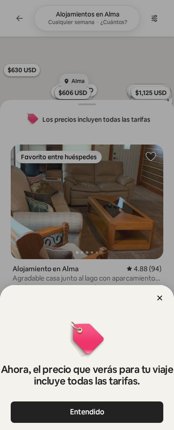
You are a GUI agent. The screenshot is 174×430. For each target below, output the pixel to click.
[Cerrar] (159, 298)
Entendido (87, 412)
